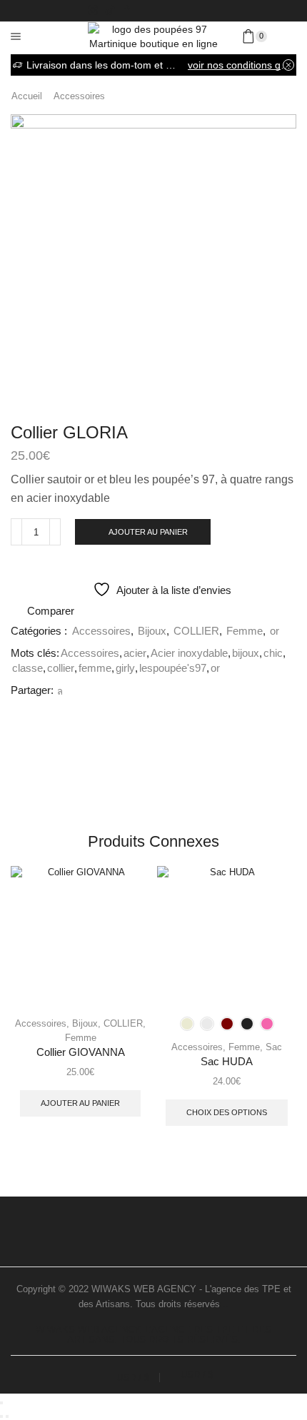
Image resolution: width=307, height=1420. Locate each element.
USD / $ (132, 1377)
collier (60, 668)
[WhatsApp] (58, 691)
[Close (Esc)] (1, 1402)
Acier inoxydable (189, 653)
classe (27, 668)
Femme (244, 631)
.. (225, 1304)
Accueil (26, 96)
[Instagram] (93, 10)
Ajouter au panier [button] (80, 1103)
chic (273, 653)
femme (95, 668)
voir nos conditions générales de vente (241, 65)
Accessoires (79, 96)
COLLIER (196, 631)
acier (135, 653)
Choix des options (226, 1112)
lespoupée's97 (172, 668)
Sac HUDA (227, 1061)
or (274, 631)
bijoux (245, 653)
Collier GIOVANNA (80, 1052)
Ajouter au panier (148, 532)
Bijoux (152, 631)
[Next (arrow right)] (7, 1416)
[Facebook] (127, 10)
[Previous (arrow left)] (1, 1416)
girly (125, 668)
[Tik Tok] (110, 10)
